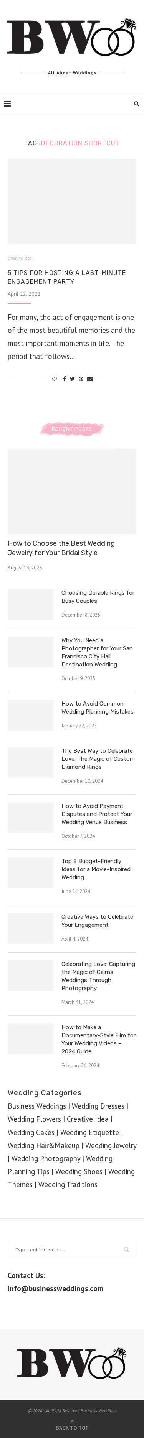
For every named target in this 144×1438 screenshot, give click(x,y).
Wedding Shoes (79, 1171)
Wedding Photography (46, 1158)
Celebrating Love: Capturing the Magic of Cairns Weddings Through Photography (98, 976)
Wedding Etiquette (89, 1132)
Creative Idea (20, 258)
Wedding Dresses (98, 1106)
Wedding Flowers (34, 1119)
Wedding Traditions (68, 1184)
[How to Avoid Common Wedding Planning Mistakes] (31, 715)
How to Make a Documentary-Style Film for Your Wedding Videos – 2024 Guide (98, 1039)
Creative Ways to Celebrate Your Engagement (97, 920)
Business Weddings (37, 1106)
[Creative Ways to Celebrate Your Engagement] (31, 928)
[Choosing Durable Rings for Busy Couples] (31, 604)
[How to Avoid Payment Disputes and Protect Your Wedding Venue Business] (31, 817)
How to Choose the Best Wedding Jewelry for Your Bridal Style (61, 548)
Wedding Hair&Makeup (43, 1145)
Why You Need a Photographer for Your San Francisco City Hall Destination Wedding (97, 652)
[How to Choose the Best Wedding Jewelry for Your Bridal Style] (72, 491)
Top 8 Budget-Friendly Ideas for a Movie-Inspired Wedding (96, 869)
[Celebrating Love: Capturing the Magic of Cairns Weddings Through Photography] (31, 975)
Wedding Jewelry (110, 1145)
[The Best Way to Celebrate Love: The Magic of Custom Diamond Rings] (31, 762)
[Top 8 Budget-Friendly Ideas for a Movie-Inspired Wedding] (31, 872)
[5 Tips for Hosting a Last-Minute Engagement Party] (72, 201)
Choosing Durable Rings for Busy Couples (97, 596)
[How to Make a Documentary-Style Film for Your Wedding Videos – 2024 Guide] (31, 1038)
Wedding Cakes (31, 1132)
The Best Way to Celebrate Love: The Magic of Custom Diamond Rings (98, 758)
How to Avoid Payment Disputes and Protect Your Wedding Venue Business (96, 814)
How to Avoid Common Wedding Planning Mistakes (97, 707)
